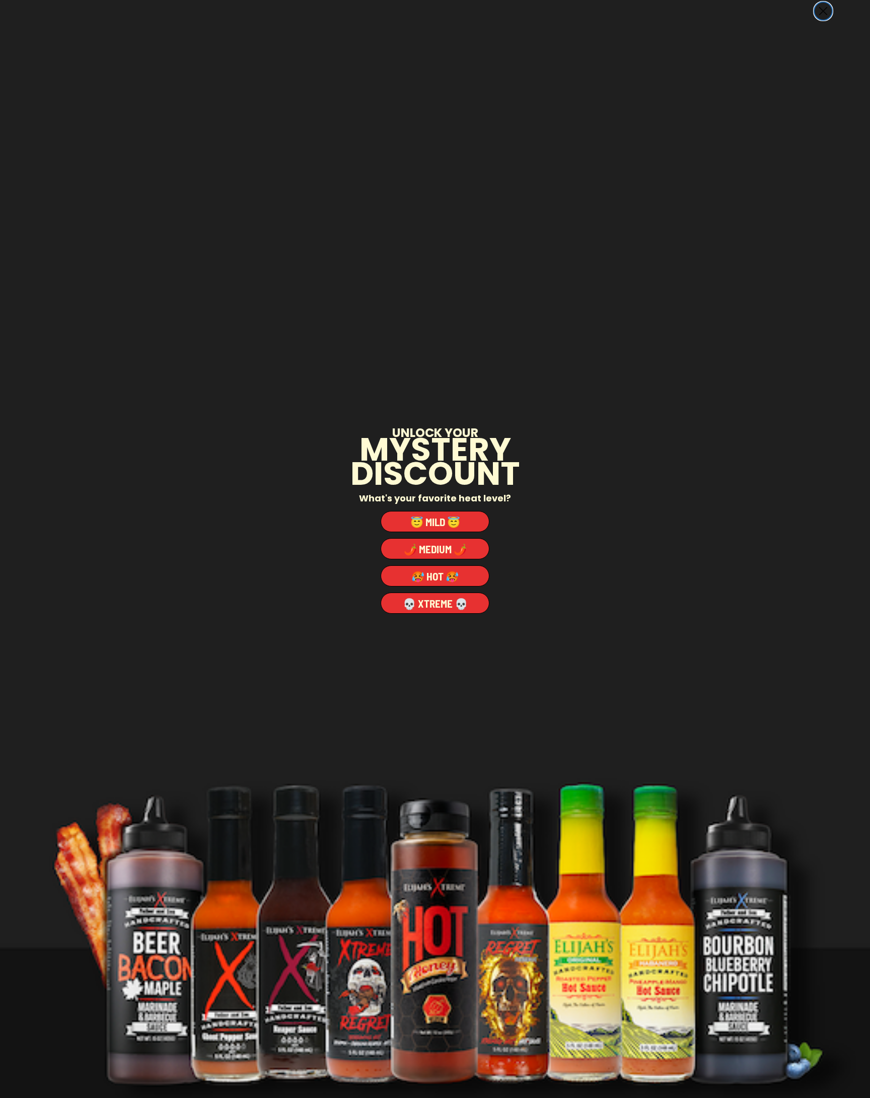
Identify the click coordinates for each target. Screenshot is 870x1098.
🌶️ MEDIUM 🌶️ (435, 549)
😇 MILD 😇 (435, 522)
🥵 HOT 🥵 (435, 576)
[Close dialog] (823, 11)
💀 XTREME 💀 (435, 603)
